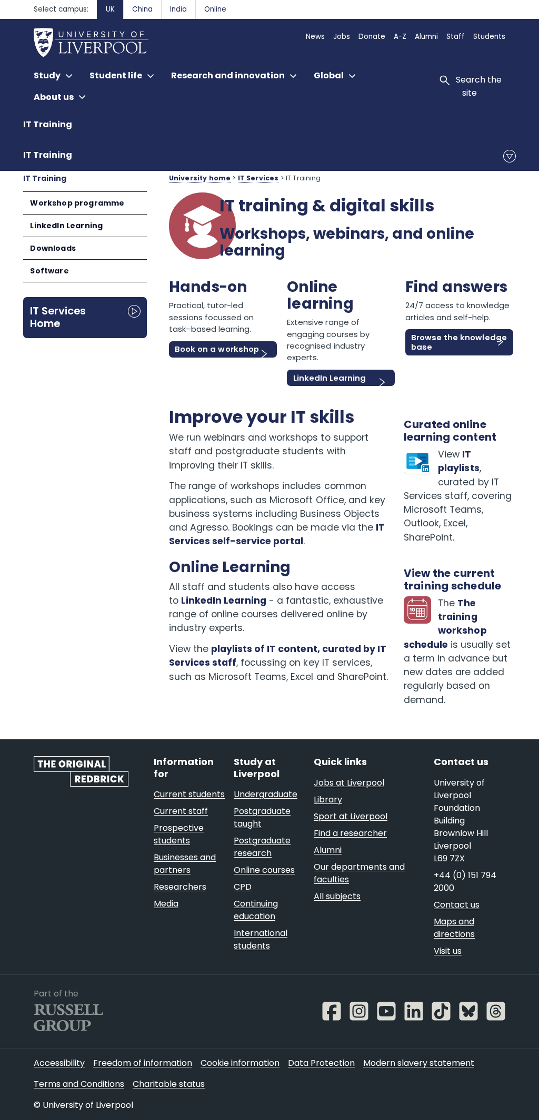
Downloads (53, 248)
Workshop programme (77, 203)
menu (509, 156)
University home (200, 178)
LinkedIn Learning (66, 225)
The (466, 603)
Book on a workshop (216, 348)
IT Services (258, 178)
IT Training (47, 124)
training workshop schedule (445, 630)
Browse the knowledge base (458, 342)
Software (49, 271)
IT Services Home (58, 317)
